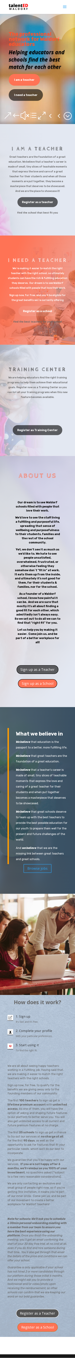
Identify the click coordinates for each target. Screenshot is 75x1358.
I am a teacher (24, 79)
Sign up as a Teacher (37, 669)
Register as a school (37, 311)
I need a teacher (26, 95)
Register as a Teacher (37, 1313)
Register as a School (37, 1327)
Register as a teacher (37, 202)
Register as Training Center (37, 430)
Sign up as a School (37, 683)
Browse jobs (37, 868)
